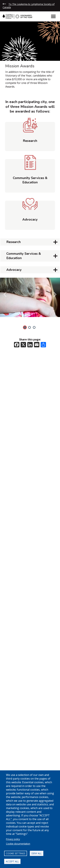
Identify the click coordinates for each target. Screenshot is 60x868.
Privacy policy (13, 839)
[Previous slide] (5, 294)
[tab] (25, 327)
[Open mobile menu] (53, 16)
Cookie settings (15, 853)
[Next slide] (54, 294)
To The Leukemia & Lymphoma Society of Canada (28, 6)
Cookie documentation (18, 843)
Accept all (12, 861)
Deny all (37, 853)
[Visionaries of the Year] (19, 16)
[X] (23, 344)
